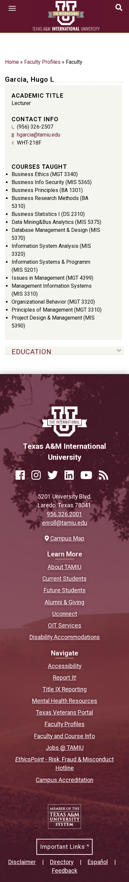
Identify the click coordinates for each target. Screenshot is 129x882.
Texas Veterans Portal (64, 712)
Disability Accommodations (64, 637)
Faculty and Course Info (64, 736)
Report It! (64, 677)
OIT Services (64, 625)
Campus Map (66, 538)
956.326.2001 (64, 514)
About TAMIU (64, 567)
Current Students (64, 578)
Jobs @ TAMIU (65, 747)
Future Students (65, 590)
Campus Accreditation (64, 780)
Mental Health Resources (64, 701)
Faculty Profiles (42, 62)
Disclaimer (22, 862)
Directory (61, 862)
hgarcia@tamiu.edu (38, 135)
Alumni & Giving (64, 602)
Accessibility (64, 666)
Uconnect (64, 614)
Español (98, 862)
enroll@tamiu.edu (64, 523)
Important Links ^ (64, 846)
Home (12, 62)
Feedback (64, 870)
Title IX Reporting (65, 689)
